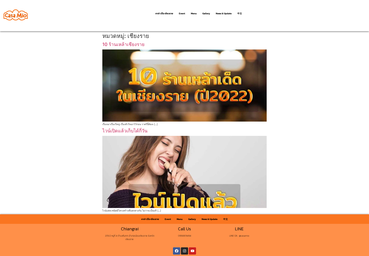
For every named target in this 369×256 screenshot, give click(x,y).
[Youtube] (192, 251)
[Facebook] (176, 251)
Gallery (206, 13)
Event (182, 13)
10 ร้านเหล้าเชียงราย (123, 44)
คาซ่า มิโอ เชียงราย (164, 13)
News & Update (224, 13)
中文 (239, 13)
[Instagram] (184, 251)
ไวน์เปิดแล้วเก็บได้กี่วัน (124, 131)
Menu (194, 13)
